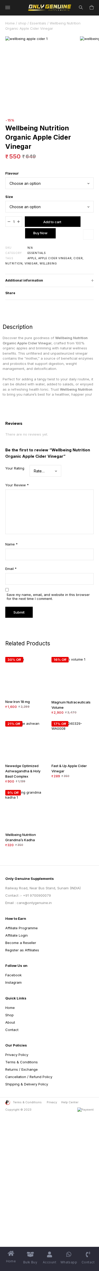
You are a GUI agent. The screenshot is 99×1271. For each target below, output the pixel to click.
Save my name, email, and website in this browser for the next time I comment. (48, 597)
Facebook (13, 975)
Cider (78, 258)
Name (11, 544)
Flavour (12, 173)
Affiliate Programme (21, 928)
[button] (88, 234)
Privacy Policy (16, 1055)
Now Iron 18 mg (17, 702)
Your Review (17, 485)
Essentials (38, 23)
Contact (11, 1030)
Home (10, 23)
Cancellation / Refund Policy (28, 1077)
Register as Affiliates (22, 950)
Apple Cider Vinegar (55, 258)
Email (11, 568)
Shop (9, 1015)
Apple (31, 258)
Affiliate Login (16, 935)
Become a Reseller (20, 943)
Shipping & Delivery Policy (26, 1084)
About (10, 1022)
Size (9, 197)
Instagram (13, 982)
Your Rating (14, 468)
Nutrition (13, 263)
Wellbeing (48, 263)
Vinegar (31, 263)
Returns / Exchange (21, 1069)
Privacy (52, 1102)
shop (22, 23)
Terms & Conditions (21, 1062)
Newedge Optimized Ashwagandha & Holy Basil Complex (22, 771)
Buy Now (40, 233)
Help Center (69, 1102)
